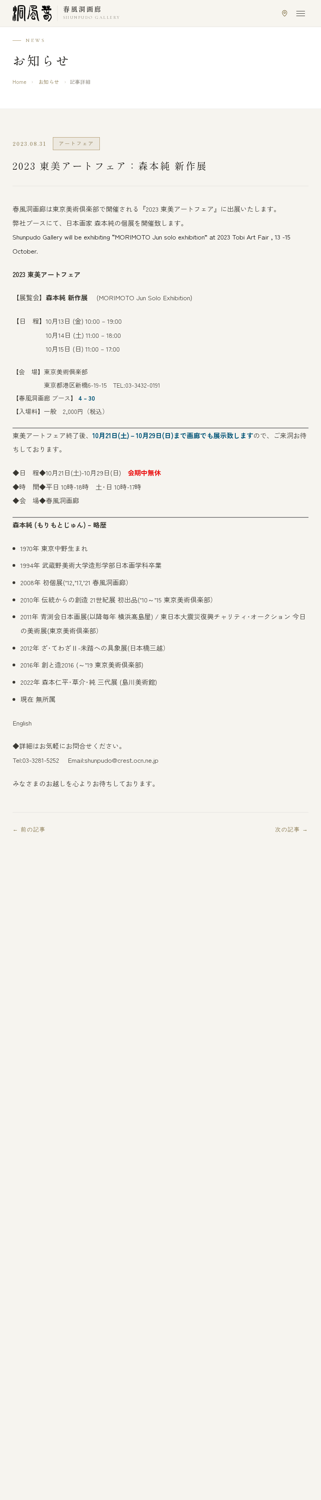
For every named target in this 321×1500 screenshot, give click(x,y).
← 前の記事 (29, 829)
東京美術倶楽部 (66, 371)
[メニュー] (300, 13)
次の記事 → (291, 829)
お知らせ (49, 81)
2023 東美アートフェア (47, 274)
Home (19, 81)
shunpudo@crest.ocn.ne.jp (122, 760)
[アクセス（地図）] (284, 13)
